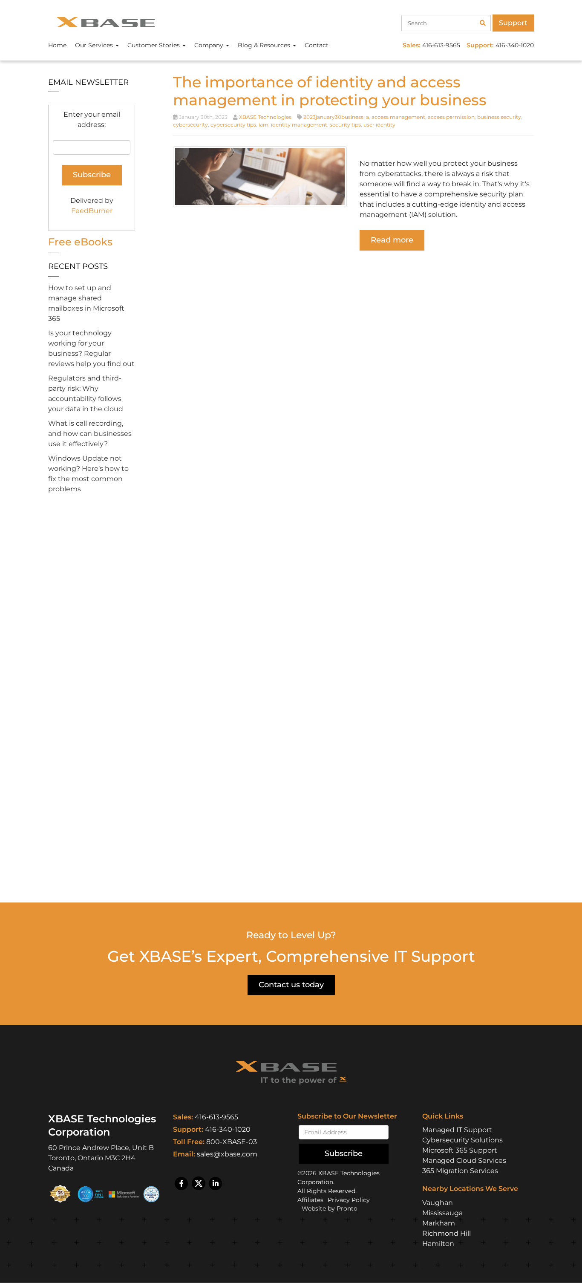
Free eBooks (80, 242)
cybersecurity (190, 124)
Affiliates (310, 1200)
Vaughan (437, 1203)
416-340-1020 (228, 1129)
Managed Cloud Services (464, 1160)
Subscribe (344, 1153)
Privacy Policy (349, 1200)
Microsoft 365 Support (459, 1150)
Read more (392, 240)
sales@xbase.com (227, 1154)
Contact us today (291, 984)
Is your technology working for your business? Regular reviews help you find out (91, 348)
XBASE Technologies (265, 117)
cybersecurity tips (233, 124)
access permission (451, 117)
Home (57, 45)
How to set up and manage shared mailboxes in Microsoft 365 (86, 303)
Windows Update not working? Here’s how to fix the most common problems (88, 473)
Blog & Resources (265, 45)
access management (398, 117)
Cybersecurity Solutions (462, 1140)
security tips (345, 124)
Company (209, 45)
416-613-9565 (216, 1117)
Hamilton (438, 1244)
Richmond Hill (446, 1233)
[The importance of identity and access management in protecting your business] (260, 176)
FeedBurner (91, 211)
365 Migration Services (460, 1171)
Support (513, 23)
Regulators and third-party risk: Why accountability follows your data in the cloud (85, 393)
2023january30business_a (336, 117)
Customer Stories (154, 45)
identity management (299, 124)
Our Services (95, 45)
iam (263, 124)
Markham (438, 1223)
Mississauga (442, 1213)
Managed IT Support (457, 1130)
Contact (316, 45)
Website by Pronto (329, 1208)
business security (499, 117)
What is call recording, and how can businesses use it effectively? (90, 433)
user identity (379, 124)
